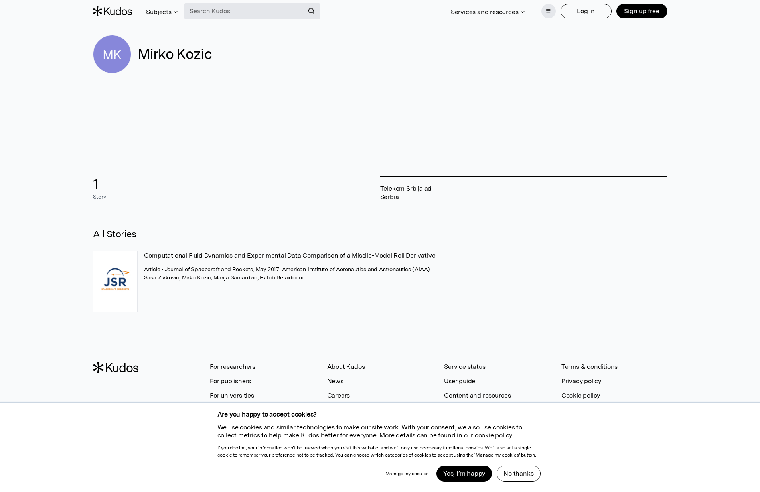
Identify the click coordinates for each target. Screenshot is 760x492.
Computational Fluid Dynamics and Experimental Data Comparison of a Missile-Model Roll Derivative (290, 255)
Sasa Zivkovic (161, 277)
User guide (459, 381)
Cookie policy (580, 395)
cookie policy (493, 435)
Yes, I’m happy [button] (464, 473)
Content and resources (477, 395)
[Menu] (548, 11)
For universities (232, 395)
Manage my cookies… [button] (408, 473)
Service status (464, 366)
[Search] (312, 11)
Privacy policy (581, 381)
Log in (586, 11)
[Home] (112, 11)
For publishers (230, 381)
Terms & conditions (589, 366)
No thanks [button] (518, 473)
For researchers (232, 366)
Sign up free (641, 11)
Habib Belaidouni (281, 277)
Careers (338, 395)
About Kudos (346, 366)
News (335, 381)
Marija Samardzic (235, 277)
